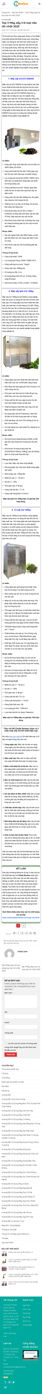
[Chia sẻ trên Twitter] (22, 933)
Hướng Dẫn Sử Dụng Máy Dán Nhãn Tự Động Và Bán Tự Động (20, 1136)
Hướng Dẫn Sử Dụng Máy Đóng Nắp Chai (18, 1161)
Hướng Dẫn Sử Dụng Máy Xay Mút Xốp (17, 1217)
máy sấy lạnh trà (15, 736)
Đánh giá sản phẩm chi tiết (13, 1082)
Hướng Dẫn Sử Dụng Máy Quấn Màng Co (18, 1196)
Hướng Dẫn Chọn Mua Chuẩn (14, 1099)
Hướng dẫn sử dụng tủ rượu (13, 1221)
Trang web (8, 1033)
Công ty (5, 1073)
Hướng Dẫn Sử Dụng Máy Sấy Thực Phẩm (18, 1201)
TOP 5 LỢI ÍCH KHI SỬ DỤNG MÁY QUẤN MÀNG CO (23, 1283)
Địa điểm (5, 1086)
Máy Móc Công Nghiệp (11, 1225)
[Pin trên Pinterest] (30, 933)
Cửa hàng (6, 1077)
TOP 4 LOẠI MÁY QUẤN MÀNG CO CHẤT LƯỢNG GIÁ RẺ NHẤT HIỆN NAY (23, 1275)
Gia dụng (5, 1090)
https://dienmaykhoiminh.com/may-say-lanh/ (21, 918)
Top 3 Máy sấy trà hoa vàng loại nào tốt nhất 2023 (11, 968)
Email (7, 1022)
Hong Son (26, 30)
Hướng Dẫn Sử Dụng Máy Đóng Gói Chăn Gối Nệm (20, 1155)
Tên (6, 1012)
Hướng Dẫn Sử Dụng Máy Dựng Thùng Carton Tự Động (20, 1143)
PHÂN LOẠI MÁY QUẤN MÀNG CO (20, 1252)
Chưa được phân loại (10, 1069)
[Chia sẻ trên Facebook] (18, 933)
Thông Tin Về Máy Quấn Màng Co (15, 1234)
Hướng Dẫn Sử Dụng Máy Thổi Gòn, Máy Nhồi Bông (20, 1206)
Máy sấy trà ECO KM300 (22, 78)
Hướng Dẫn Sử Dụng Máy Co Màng (16, 1119)
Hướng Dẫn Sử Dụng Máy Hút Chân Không (19, 1172)
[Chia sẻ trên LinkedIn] (34, 933)
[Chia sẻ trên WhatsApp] (14, 933)
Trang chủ (6, 12)
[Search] (39, 4)
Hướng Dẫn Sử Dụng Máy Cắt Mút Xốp (17, 1110)
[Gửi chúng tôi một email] (5, 1387)
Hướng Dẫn (6, 1095)
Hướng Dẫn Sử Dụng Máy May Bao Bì (17, 1188)
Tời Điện (5, 1238)
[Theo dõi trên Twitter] (13, 1382)
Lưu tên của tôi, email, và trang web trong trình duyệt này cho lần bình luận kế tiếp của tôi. (20, 1046)
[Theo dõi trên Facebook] (5, 1382)
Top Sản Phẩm (18, 12)
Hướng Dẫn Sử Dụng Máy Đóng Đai (16, 1149)
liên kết (13, 943)
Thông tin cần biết (9, 1229)
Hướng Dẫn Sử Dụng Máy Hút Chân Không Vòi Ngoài (20, 1178)
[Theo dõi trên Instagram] (9, 1382)
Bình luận (8, 993)
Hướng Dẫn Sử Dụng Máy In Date (15, 1184)
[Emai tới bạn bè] (26, 933)
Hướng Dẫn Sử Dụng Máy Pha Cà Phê (17, 1192)
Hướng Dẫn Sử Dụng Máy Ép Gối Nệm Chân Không (19, 1166)
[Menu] (3, 4)
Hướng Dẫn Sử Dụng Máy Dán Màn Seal (18, 1131)
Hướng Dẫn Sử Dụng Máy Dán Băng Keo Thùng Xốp (21, 1125)
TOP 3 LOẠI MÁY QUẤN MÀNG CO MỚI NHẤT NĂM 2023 (22, 1261)
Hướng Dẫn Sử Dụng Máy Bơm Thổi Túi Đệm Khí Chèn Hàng (21, 1104)
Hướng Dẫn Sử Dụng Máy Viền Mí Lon (17, 1212)
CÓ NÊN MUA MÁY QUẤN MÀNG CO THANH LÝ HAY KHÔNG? (21, 1268)
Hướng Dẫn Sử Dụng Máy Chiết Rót (16, 1115)
